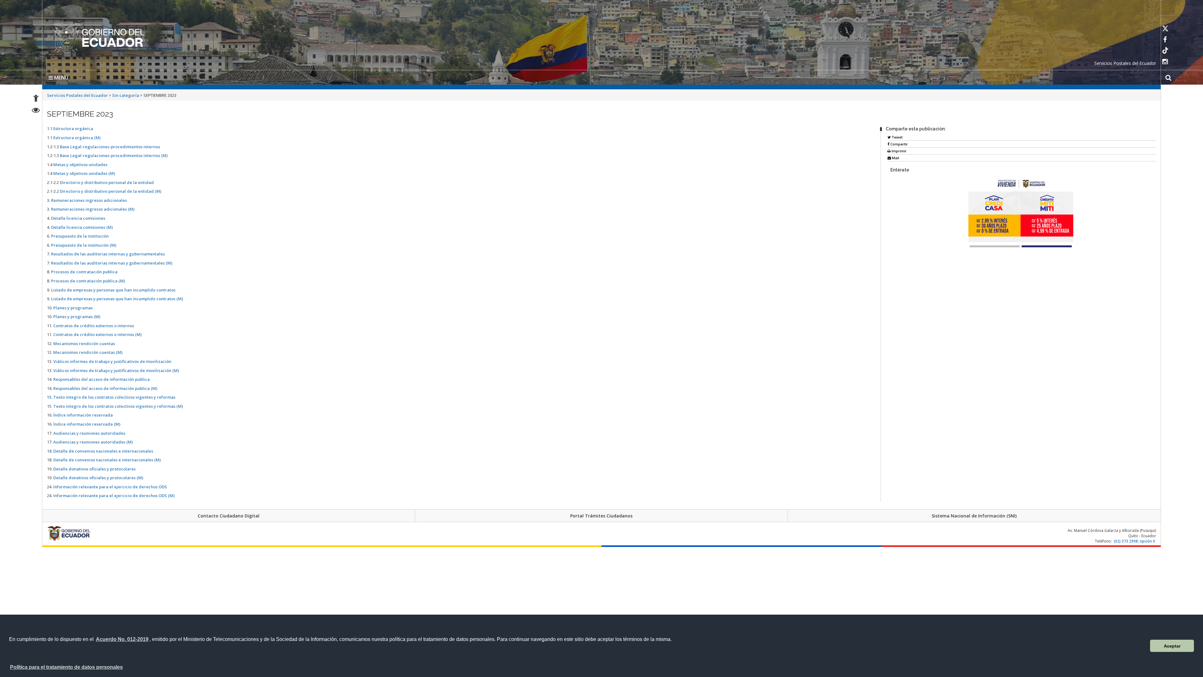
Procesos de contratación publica (84, 270)
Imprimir (899, 149)
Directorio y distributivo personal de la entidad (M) (110, 190)
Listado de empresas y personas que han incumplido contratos (113, 288)
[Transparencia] (36, 111)
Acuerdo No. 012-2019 (122, 639)
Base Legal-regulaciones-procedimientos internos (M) (114, 154)
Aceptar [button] (1172, 645)
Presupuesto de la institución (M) (83, 244)
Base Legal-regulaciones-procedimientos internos (110, 145)
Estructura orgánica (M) (77, 136)
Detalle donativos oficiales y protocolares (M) (98, 476)
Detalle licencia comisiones (78, 217)
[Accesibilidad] (36, 99)
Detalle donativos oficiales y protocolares (94, 467)
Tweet (897, 136)
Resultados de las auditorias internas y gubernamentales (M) (111, 262)
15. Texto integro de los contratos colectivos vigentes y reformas (111, 396)
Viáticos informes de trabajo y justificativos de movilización (112, 360)
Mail (895, 156)
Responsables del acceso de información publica (101, 378)
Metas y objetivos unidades (80, 163)
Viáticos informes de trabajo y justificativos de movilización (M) (116, 369)
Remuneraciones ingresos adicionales (89, 199)
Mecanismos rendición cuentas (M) (87, 351)
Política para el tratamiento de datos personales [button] (66, 667)
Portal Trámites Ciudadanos (601, 514)
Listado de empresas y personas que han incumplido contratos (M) (117, 297)
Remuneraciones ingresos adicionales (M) (92, 208)
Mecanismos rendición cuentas (84, 342)
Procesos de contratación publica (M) (88, 279)
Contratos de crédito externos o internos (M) (97, 333)
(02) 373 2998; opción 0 (1134, 540)
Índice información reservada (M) (86, 423)
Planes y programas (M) (76, 315)
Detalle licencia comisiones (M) (82, 226)
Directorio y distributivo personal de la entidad (107, 181)
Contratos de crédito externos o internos (93, 324)
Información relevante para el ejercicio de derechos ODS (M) (113, 494)
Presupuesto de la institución (80, 235)
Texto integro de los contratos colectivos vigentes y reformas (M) (118, 405)
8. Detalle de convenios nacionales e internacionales (101, 450)
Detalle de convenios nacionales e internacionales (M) (107, 458)
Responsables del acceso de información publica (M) (105, 387)
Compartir (898, 142)
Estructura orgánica (73, 127)
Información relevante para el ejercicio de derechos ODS (110, 485)
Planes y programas (73, 306)
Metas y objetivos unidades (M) (84, 172)
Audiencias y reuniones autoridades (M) (92, 440)
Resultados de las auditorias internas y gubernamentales (108, 252)
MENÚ (60, 76)
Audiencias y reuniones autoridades (89, 432)
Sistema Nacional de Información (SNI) (974, 514)
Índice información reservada (83, 414)
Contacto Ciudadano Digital (228, 514)
